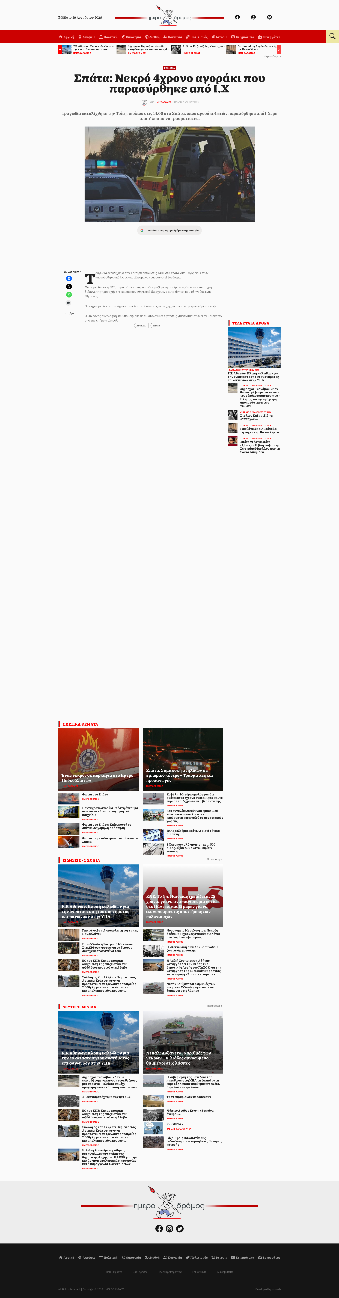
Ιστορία (221, 37)
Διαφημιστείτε (225, 1271)
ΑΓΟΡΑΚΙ (141, 325)
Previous (59, 50)
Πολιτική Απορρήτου (170, 1271)
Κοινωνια (169, 68)
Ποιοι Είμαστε (114, 1271)
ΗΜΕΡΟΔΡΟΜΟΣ (163, 102)
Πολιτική (110, 37)
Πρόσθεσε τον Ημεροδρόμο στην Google (172, 230)
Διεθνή (154, 37)
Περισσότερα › (272, 56)
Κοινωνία (174, 37)
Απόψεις (88, 37)
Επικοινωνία (199, 1271)
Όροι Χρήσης (139, 1271)
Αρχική (68, 37)
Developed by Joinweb (268, 1289)
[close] (313, 14)
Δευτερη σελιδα (79, 1006)
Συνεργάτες (271, 37)
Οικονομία (133, 37)
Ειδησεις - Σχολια (81, 860)
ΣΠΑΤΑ (156, 325)
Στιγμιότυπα (244, 37)
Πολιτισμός (199, 37)
